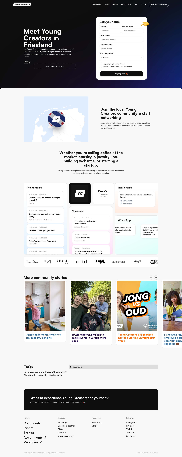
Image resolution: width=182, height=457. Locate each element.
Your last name (127, 26)
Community (96, 4)
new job (121, 123)
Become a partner (66, 425)
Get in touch (59, 66)
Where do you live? (107, 53)
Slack (94, 425)
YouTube (130, 432)
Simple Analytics (142, 453)
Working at (63, 422)
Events (106, 4)
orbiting (114, 123)
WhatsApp (97, 422)
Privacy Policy (118, 64)
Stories (115, 4)
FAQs (60, 429)
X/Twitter (130, 436)
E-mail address (105, 35)
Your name (103, 26)
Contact (62, 432)
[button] (151, 277)
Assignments (126, 4)
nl (141, 4)
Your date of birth (106, 44)
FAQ (135, 4)
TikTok (129, 429)
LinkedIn (130, 425)
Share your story (66, 436)
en (145, 4)
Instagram (131, 422)
